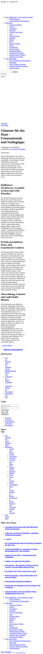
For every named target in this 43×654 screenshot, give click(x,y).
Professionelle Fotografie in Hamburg (18, 581)
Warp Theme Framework (20, 652)
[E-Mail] (4, 123)
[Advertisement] (21, 100)
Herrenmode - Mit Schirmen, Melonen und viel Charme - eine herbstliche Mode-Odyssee (21, 566)
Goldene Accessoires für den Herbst (17, 561)
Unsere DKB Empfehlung (21, 13)
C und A (8, 539)
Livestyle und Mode (18, 149)
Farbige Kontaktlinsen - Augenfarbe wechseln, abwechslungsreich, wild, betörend (21, 550)
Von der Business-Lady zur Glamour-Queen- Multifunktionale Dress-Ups (10, 366)
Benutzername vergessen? (10, 422)
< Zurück (4, 345)
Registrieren (9, 425)
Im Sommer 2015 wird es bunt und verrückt (20, 571)
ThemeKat (8, 652)
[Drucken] (4, 125)
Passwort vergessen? (8, 419)
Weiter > (10, 345)
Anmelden (5, 414)
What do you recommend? (6, 651)
